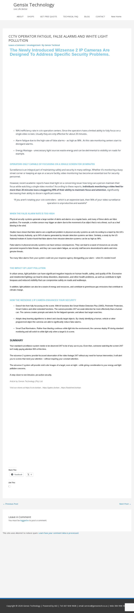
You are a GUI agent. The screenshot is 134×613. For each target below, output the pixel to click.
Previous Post (10, 504)
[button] (126, 16)
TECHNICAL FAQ (70, 16)
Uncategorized (33, 45)
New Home (116, 16)
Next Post (125, 504)
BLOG (87, 16)
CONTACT (100, 16)
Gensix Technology (33, 5)
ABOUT (20, 16)
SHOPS (30, 16)
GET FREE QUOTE (48, 16)
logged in (24, 520)
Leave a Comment (17, 45)
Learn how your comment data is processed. (59, 533)
